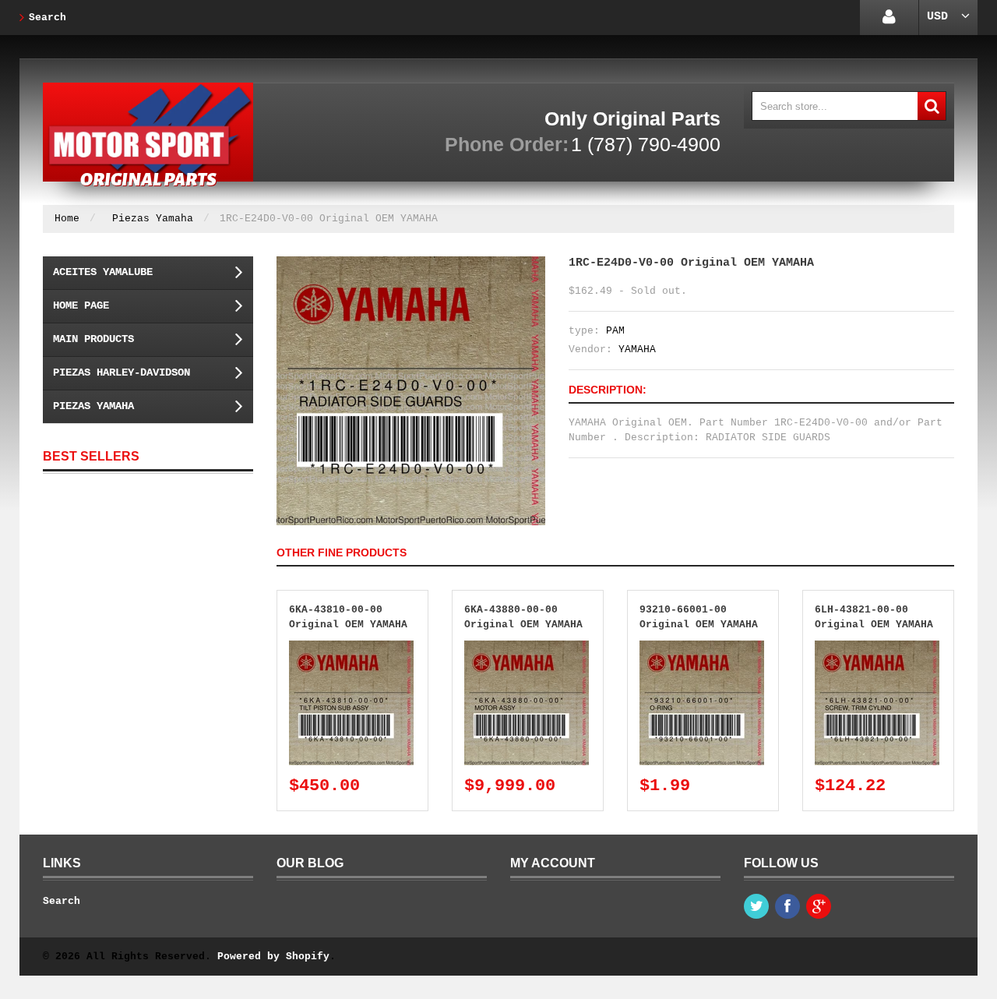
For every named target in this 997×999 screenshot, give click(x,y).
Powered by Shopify (273, 956)
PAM (615, 331)
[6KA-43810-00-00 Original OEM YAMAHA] (351, 648)
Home (67, 218)
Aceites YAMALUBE (103, 272)
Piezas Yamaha (152, 218)
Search (47, 17)
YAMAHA (637, 349)
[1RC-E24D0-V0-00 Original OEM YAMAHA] (411, 264)
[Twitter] (756, 906)
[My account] (889, 17)
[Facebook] (787, 906)
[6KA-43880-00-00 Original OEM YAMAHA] (526, 648)
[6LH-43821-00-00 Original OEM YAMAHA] (877, 648)
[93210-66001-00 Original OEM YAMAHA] (701, 648)
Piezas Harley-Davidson (121, 372)
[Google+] (818, 906)
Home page (81, 305)
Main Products (93, 339)
